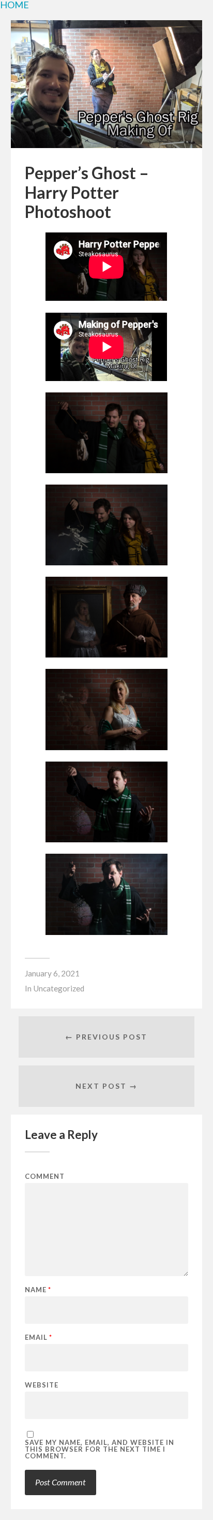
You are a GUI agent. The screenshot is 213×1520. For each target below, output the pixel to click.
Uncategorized (58, 988)
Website (41, 1385)
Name (38, 1290)
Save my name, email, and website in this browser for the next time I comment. (99, 1449)
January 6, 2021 (52, 973)
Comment (45, 1176)
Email (38, 1337)
